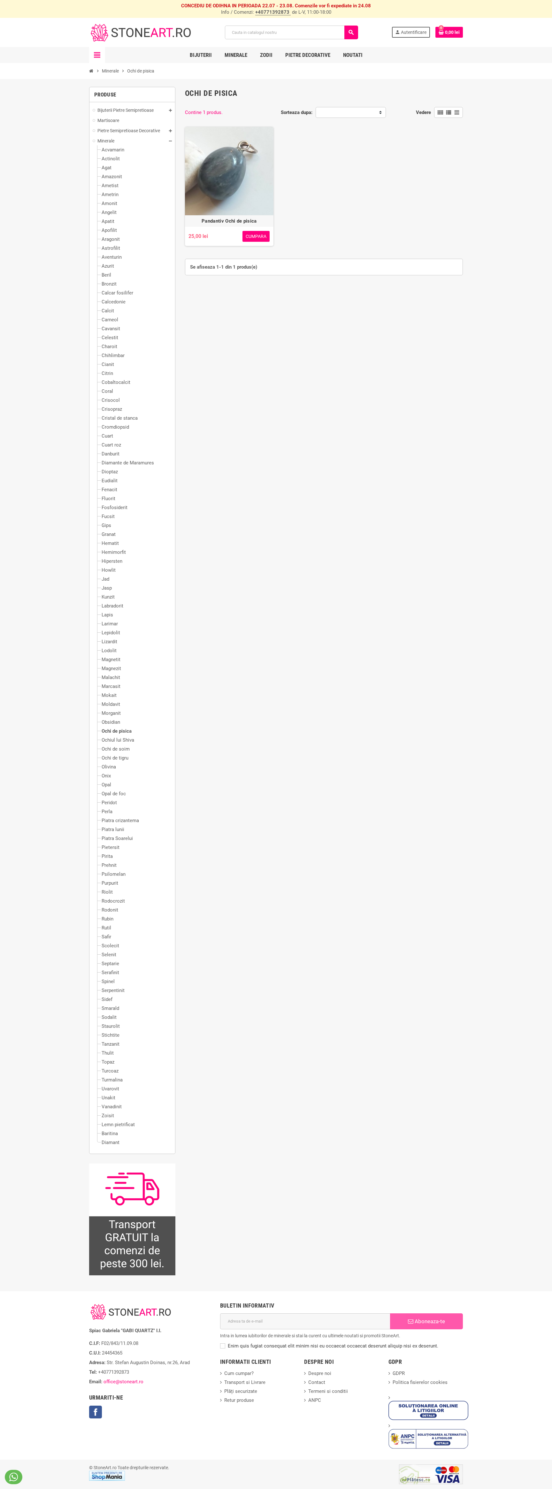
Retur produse (239, 1400)
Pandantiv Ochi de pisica (229, 221)
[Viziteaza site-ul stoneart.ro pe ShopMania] (107, 1475)
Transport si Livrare (244, 1382)
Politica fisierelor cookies (420, 1382)
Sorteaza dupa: (296, 112)
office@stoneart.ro (123, 1382)
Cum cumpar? (239, 1373)
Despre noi (319, 1373)
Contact (316, 1382)
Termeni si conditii (328, 1391)
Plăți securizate (240, 1391)
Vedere (423, 112)
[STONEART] (140, 32)
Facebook (95, 1412)
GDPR (399, 1373)
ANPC (314, 1400)
